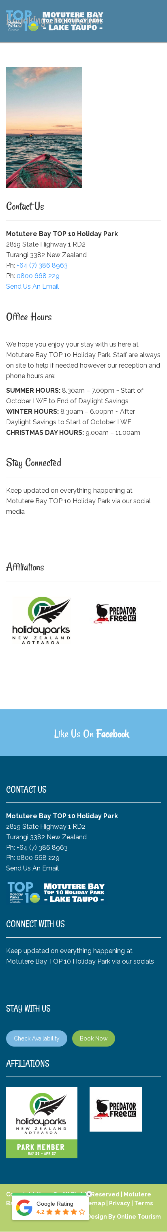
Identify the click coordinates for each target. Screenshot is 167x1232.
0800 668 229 (38, 276)
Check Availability (37, 1038)
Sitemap (92, 1203)
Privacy (119, 1203)
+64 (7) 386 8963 (42, 265)
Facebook (112, 733)
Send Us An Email (32, 286)
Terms (143, 1203)
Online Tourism (139, 1216)
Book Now (93, 1038)
